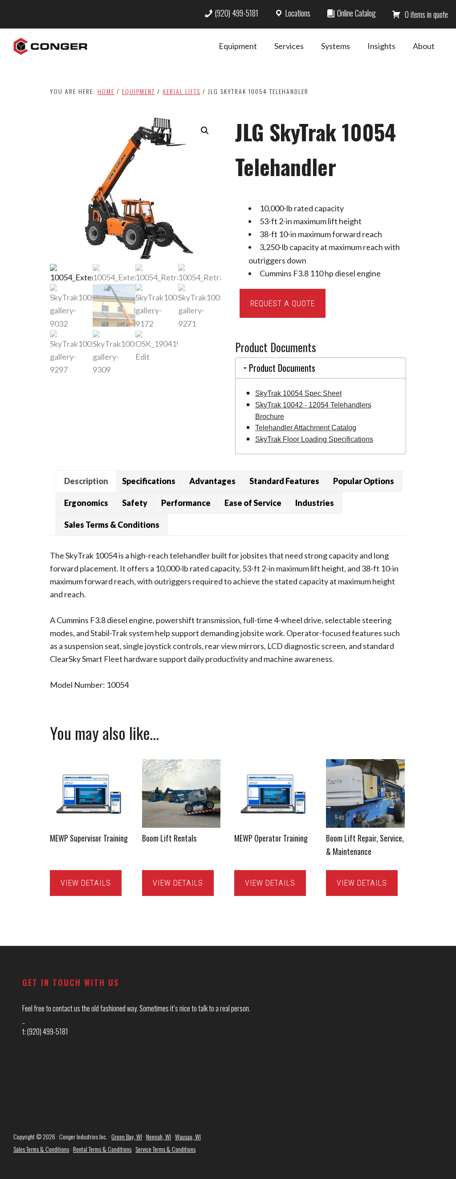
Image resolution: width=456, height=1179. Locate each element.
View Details (86, 882)
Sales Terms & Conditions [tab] (111, 525)
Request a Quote (282, 303)
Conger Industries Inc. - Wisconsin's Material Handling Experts (50, 46)
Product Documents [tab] (282, 367)
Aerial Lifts (181, 91)
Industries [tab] (314, 503)
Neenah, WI (158, 1136)
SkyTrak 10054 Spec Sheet (298, 393)
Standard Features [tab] (284, 481)
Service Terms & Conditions (165, 1149)
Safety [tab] (134, 503)
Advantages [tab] (212, 481)
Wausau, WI (188, 1136)
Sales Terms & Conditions (41, 1149)
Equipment (138, 91)
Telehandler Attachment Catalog (305, 427)
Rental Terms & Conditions (102, 1149)
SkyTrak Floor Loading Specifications (314, 439)
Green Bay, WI (126, 1136)
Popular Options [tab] (363, 481)
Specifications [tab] (148, 481)
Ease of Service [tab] (252, 503)
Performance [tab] (186, 503)
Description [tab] (86, 481)
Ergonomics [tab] (86, 503)
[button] (205, 131)
